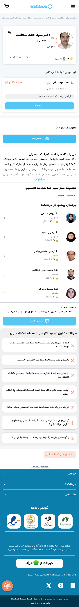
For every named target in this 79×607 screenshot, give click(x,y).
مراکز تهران (49, 18)
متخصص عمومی (39, 467)
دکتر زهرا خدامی (49, 214)
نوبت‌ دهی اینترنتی (66, 18)
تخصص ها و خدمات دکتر (59, 455)
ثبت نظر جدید (37, 139)
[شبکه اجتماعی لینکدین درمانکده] (73, 585)
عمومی (37, 18)
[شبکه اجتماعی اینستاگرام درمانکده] (60, 585)
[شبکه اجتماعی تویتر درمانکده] (48, 585)
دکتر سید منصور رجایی (46, 251)
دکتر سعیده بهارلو (48, 289)
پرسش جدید (36, 321)
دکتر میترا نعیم (50, 233)
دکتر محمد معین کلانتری (45, 270)
